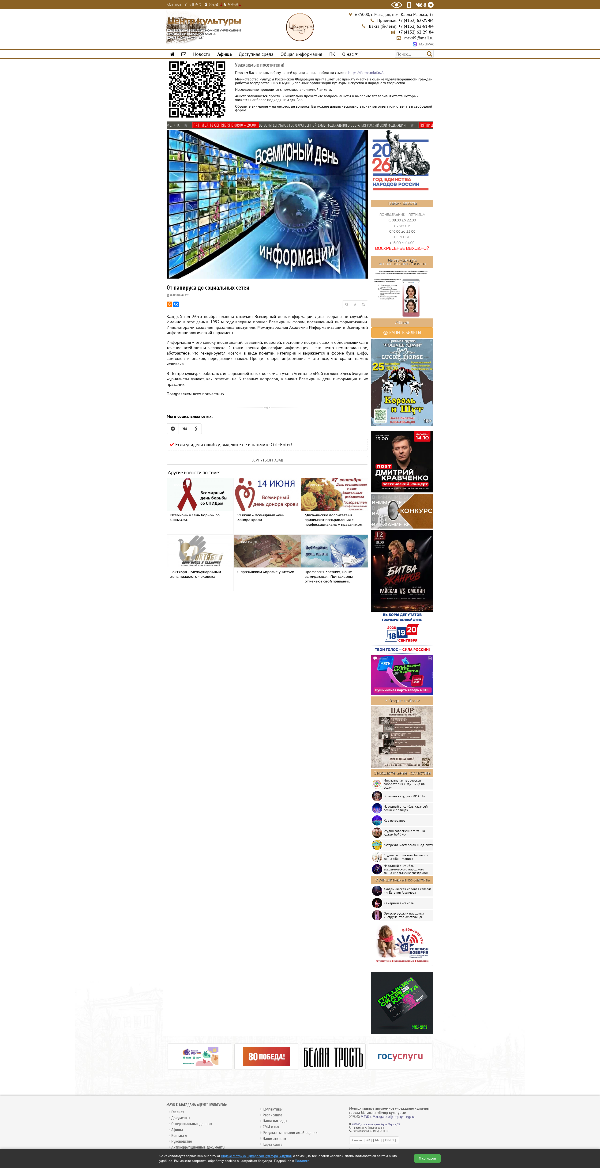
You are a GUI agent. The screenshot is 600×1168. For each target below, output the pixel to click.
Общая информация (301, 54)
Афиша (177, 1129)
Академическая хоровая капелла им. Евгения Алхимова (407, 891)
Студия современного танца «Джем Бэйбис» (404, 832)
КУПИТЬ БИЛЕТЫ (404, 332)
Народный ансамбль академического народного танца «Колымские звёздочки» (406, 869)
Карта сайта (272, 1144)
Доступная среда (256, 54)
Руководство (181, 1141)
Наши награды (275, 1121)
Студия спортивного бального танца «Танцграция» (406, 857)
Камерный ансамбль (399, 903)
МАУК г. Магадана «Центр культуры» (388, 1117)
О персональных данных (191, 1123)
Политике (302, 1161)
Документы (180, 1117)
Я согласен (427, 1158)
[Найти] (429, 54)
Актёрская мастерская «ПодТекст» (408, 845)
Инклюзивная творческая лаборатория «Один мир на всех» (404, 784)
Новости (201, 54)
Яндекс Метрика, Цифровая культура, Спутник (256, 1156)
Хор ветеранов (394, 820)
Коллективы (272, 1109)
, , (394, 14)
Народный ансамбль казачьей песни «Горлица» (406, 808)
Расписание (272, 1115)
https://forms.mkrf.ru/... (366, 72)
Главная (177, 1112)
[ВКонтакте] (176, 304)
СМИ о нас (271, 1126)
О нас (348, 54)
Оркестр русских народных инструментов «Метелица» (404, 915)
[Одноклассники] (169, 304)
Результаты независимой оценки (290, 1132)
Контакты (179, 1135)
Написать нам (274, 1138)
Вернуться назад (267, 460)
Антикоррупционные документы (198, 1147)
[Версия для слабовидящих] (396, 5)
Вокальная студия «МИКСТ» (404, 796)
